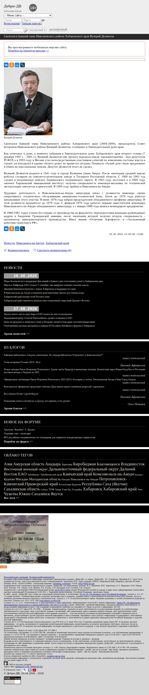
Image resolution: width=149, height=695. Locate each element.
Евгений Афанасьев (132, 365)
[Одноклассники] (11, 65)
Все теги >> (11, 497)
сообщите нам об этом (56, 656)
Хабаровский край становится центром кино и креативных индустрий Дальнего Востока (46, 300)
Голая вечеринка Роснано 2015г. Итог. (22, 362)
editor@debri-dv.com (86, 583)
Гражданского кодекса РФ (49, 600)
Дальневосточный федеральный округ (84, 468)
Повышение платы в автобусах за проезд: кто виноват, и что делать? (37, 401)
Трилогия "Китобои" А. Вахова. (19, 429)
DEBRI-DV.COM (22, 667)
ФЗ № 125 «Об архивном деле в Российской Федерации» (103, 594)
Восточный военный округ (26, 469)
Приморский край (41, 483)
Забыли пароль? (32, 23)
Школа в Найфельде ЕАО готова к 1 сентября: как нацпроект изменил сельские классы (46, 285)
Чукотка (11, 494)
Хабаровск (92, 488)
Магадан (22, 479)
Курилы (9, 479)
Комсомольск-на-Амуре (113, 474)
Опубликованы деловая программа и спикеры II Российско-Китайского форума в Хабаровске (49, 325)
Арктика (67, 464)
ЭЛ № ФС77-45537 (63, 590)
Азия (8, 464)
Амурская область (28, 464)
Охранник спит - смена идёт (17, 433)
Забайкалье (33, 474)
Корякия (139, 474)
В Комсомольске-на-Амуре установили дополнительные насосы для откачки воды (44, 292)
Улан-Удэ (66, 489)
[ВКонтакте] (6, 65)
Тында (58, 489)
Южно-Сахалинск (34, 494)
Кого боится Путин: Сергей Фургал (21, 393)
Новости (9, 243)
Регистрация (12, 23)
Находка (66, 479)
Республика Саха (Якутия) (104, 484)
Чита (140, 489)
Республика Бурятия (70, 484)
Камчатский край (77, 474)
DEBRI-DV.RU (36, 667)
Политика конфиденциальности (41, 577)
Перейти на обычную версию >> (28, 50)
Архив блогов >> (15, 408)
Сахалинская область (22, 489)
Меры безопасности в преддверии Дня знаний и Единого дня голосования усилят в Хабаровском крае (53, 281)
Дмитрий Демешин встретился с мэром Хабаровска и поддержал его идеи (40, 289)
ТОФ (51, 489)
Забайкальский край (51, 474)
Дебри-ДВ (12, 6)
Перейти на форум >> (18, 441)
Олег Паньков (136, 404)
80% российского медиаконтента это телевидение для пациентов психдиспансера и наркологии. (50, 437)
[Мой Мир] (17, 65)
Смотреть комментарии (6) (54, 250)
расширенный (58, 29)
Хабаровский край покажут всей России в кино (27, 296)
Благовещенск (108, 464)
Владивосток (133, 463)
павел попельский (134, 358)
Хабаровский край (57, 243)
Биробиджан (84, 463)
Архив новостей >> (17, 333)
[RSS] (3, 567)
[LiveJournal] (22, 65)
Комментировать (18, 250)
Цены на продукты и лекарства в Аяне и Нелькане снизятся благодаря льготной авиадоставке (49, 322)
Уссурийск (77, 489)
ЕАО (22, 474)
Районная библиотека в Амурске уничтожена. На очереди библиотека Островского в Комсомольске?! (53, 355)
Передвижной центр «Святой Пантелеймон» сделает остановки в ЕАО (38, 318)
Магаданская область (45, 479)
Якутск (57, 494)
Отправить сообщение (62, 583)
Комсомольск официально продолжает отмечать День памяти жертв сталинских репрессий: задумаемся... (55, 386)
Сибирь (44, 489)
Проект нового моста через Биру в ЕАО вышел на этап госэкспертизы (38, 314)
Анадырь (53, 464)
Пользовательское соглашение (16, 577)
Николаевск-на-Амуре (30, 243)
